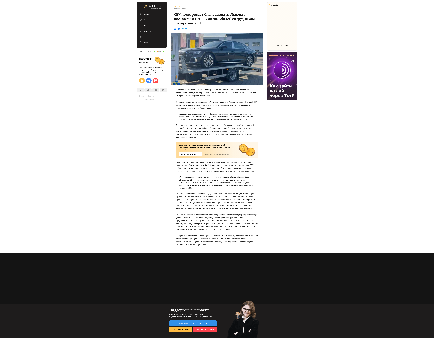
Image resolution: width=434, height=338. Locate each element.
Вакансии (151, 96)
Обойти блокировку (146, 99)
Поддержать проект (181, 329)
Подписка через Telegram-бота (193, 323)
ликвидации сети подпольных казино (217, 236)
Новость (177, 6)
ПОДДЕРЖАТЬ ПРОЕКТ (190, 154)
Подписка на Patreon (205, 329)
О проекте (142, 96)
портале (195, 96)
